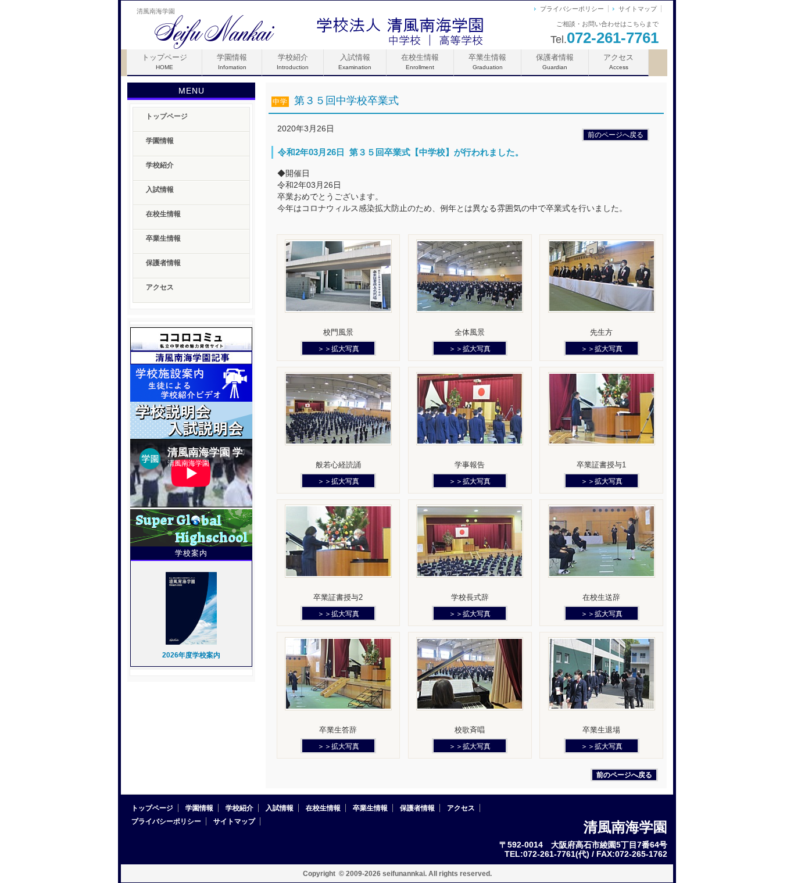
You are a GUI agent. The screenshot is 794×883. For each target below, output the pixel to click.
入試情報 (354, 61)
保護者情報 (555, 61)
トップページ (164, 61)
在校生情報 (420, 61)
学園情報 (232, 61)
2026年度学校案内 (191, 655)
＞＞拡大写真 (338, 349)
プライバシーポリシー (572, 8)
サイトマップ (637, 8)
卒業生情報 (487, 61)
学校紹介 (293, 61)
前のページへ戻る (615, 135)
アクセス (618, 61)
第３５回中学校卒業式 (336, 100)
